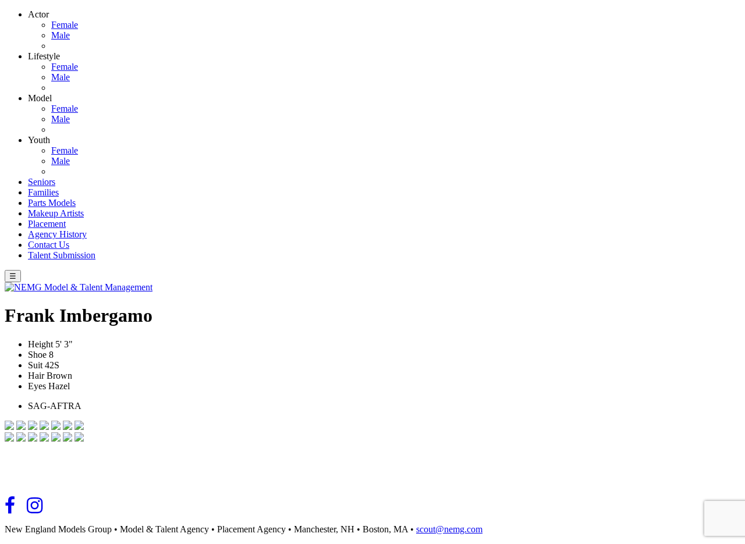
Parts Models (52, 203)
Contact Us (48, 245)
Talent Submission (61, 255)
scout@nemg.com (449, 529)
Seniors (41, 182)
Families (43, 192)
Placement (47, 224)
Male (60, 35)
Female (64, 25)
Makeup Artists (56, 213)
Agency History (57, 234)
